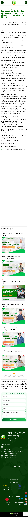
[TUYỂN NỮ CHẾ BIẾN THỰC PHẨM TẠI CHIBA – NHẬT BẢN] (13, 245)
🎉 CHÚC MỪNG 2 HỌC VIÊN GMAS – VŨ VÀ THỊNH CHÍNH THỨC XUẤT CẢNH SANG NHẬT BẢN (13, 281)
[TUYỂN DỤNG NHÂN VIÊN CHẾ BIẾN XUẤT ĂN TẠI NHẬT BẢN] (13, 316)
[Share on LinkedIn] (18, 376)
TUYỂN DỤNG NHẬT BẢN (6, 9)
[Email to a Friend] (13, 376)
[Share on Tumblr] (20, 376)
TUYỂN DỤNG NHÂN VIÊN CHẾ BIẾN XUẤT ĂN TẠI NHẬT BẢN (13, 306)
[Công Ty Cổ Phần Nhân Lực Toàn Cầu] (14, 2)
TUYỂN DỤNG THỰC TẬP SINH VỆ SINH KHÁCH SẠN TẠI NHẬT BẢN (12, 352)
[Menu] (26, 2)
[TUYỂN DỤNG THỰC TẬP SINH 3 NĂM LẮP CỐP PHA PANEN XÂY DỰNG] (13, 268)
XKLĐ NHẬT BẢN (15, 9)
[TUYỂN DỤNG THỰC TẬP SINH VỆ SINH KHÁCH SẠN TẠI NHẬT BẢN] (13, 362)
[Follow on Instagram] (13, 480)
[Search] (2, 2)
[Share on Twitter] (10, 376)
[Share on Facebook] (8, 376)
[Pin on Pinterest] (15, 376)
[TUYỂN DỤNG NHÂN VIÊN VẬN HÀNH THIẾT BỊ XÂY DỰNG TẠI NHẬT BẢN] (13, 339)
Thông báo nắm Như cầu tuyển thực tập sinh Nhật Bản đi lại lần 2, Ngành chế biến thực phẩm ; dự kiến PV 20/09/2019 (7, 385)
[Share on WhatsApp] (5, 376)
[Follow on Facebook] (11, 480)
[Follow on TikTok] (15, 480)
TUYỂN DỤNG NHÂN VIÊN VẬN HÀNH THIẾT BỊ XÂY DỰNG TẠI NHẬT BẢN (13, 329)
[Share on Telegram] (22, 376)
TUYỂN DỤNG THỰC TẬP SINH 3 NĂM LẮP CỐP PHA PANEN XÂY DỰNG (12, 258)
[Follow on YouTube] (17, 480)
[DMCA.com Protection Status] (14, 513)
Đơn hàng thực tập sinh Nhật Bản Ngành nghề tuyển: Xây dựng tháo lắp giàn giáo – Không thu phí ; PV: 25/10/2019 (21, 385)
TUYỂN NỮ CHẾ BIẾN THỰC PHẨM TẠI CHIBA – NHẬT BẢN (13, 234)
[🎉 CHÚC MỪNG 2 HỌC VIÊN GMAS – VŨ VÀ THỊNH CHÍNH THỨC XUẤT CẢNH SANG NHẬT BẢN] (13, 293)
